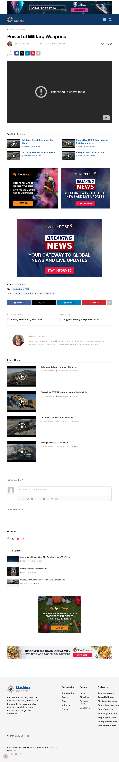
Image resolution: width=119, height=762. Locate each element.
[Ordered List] (36, 499)
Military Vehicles (33, 293)
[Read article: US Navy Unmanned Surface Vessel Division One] (13, 583)
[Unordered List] (40, 499)
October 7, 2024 (41, 44)
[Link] (52, 499)
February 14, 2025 (28, 561)
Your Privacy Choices (18, 735)
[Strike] (32, 499)
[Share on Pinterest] (32, 53)
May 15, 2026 (26, 572)
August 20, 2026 (29, 146)
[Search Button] (110, 19)
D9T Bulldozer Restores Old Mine (38, 152)
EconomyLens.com (107, 713)
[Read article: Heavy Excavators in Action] (68, 155)
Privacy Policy (84, 702)
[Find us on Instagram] (23, 539)
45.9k (40, 561)
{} (56, 499)
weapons (49, 293)
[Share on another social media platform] (38, 53)
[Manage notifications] (5, 756)
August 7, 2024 (27, 583)
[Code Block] (48, 499)
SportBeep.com (106, 709)
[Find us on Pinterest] (18, 539)
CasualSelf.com (106, 697)
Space (65, 709)
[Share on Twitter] (22, 53)
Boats (64, 697)
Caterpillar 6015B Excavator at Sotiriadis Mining (92, 141)
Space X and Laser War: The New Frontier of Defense (45, 557)
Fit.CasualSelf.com (107, 701)
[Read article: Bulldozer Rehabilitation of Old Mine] (13, 143)
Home (9, 29)
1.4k (39, 156)
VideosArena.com (107, 725)
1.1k (93, 156)
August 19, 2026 (29, 156)
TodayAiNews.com (107, 721)
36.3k (37, 583)
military (18, 293)
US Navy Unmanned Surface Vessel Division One (42, 580)
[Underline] (28, 499)
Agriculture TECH (21, 289)
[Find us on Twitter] (13, 539)
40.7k (36, 572)
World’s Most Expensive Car (33, 568)
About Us (84, 697)
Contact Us (85, 707)
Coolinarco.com (106, 693)
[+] (60, 499)
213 (38, 146)
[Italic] (24, 499)
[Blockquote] (44, 499)
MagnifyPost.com (107, 717)
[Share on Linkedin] (27, 53)
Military (66, 705)
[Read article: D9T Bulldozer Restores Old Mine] (13, 155)
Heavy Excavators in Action (90, 152)
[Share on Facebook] (16, 53)
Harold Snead (22, 44)
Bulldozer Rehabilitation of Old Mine (59, 367)
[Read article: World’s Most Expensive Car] (13, 571)
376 (93, 146)
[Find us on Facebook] (8, 539)
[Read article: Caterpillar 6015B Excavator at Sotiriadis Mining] (68, 143)
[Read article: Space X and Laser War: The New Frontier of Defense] (13, 560)
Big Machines (20, 29)
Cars (64, 701)
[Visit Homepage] (16, 19)
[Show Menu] (104, 19)
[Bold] (20, 499)
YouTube (21, 285)
